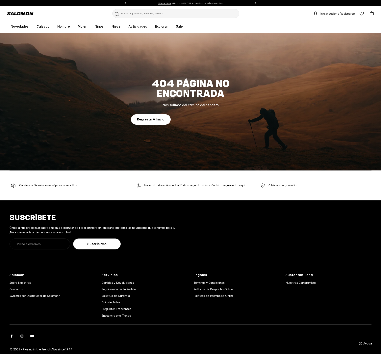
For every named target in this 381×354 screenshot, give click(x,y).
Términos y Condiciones (209, 283)
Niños (99, 26)
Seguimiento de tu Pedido (119, 289)
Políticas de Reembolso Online (213, 296)
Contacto (16, 289)
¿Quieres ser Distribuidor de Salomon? (35, 296)
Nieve (116, 26)
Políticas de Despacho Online (213, 289)
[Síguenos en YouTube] (32, 336)
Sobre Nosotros (20, 283)
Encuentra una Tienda (116, 316)
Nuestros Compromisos (301, 283)
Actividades (137, 26)
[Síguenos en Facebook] (11, 336)
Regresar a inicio (151, 119)
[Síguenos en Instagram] (22, 336)
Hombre (63, 26)
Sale (179, 26)
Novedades (20, 26)
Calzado (43, 26)
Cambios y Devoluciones (118, 283)
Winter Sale (164, 3)
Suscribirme (97, 244)
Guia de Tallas (111, 302)
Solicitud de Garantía (116, 296)
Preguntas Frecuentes (116, 309)
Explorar (161, 26)
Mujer (82, 26)
